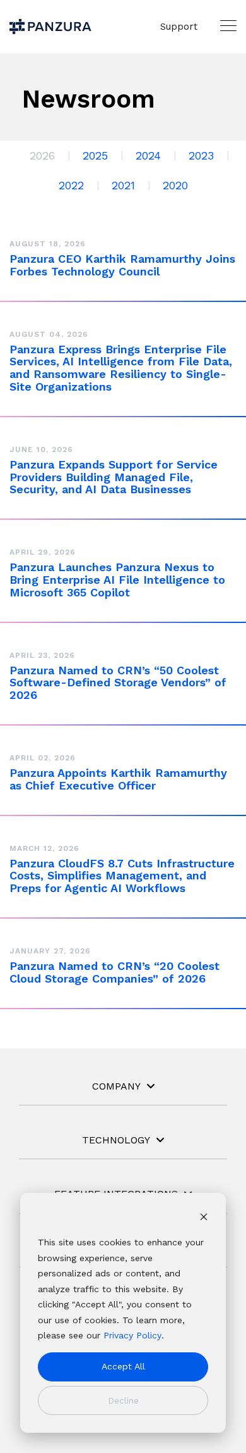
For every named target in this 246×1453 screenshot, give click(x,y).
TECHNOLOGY (116, 1140)
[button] (228, 25)
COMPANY (116, 1086)
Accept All (123, 1366)
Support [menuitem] (178, 26)
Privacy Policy (132, 1335)
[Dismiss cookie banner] (203, 1218)
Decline (123, 1400)
